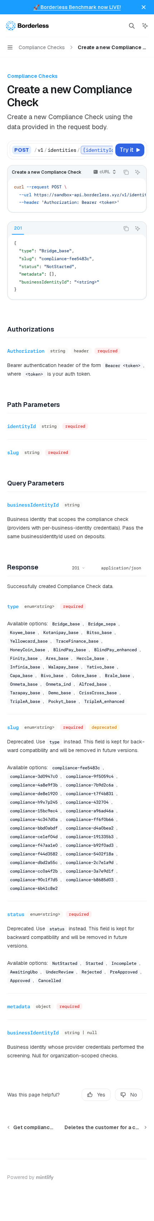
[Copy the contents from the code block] (126, 172)
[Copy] (106, 150)
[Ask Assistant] (137, 172)
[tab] (18, 228)
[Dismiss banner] (143, 7)
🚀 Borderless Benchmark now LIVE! (77, 7)
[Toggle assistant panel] (145, 26)
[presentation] (73, 150)
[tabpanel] (77, 267)
